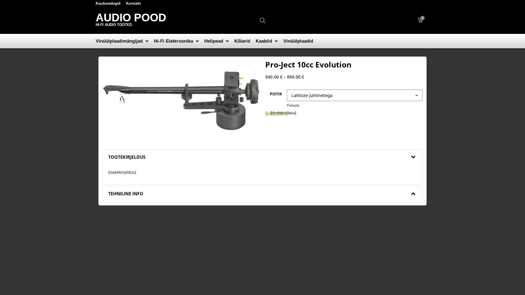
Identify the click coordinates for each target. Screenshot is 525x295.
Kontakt (133, 3)
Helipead (213, 41)
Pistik (276, 94)
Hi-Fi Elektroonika (173, 41)
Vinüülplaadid (298, 41)
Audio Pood (131, 17)
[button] (262, 157)
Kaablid (264, 41)
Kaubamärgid (108, 3)
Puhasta (293, 105)
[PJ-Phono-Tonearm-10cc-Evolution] (181, 101)
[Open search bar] (262, 20)
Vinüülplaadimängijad (119, 41)
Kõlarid (242, 41)
